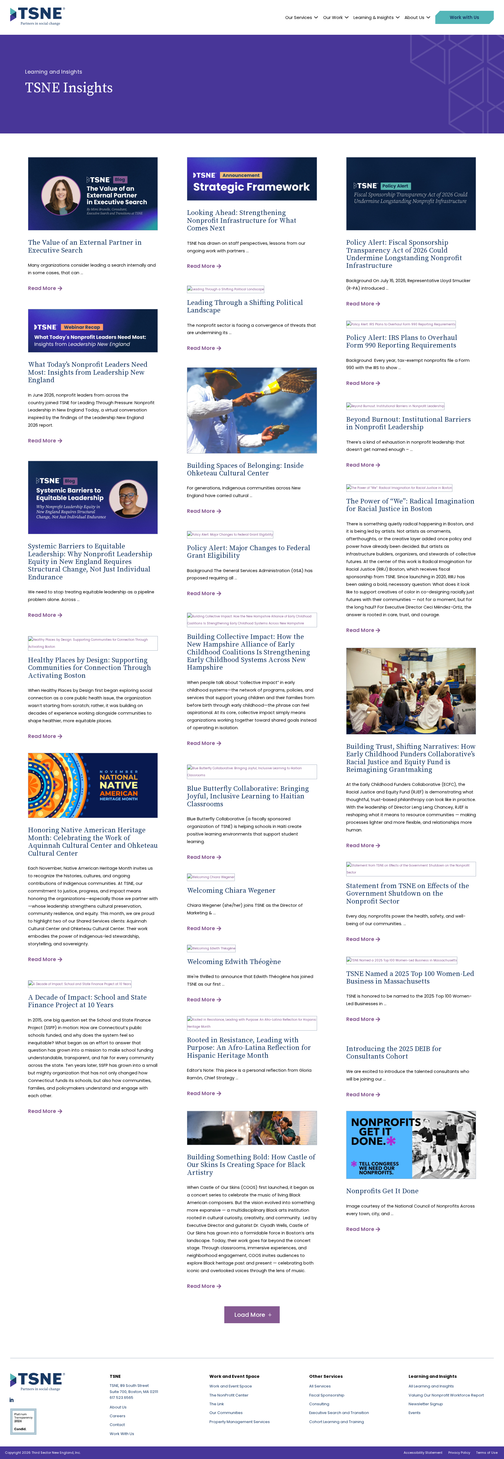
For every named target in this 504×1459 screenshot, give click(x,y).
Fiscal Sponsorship (326, 1395)
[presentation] (93, 229)
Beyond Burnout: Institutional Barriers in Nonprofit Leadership (408, 423)
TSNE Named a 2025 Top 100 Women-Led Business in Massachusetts (410, 978)
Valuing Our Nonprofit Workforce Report (446, 1395)
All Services (320, 1386)
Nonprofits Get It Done (382, 1191)
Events (415, 1412)
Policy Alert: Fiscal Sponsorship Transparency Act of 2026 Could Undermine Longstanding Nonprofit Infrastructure (404, 254)
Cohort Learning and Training (336, 1422)
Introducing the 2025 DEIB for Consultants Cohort (394, 1053)
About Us (414, 17)
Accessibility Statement (423, 1452)
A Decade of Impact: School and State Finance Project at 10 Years (87, 1001)
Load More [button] (250, 1315)
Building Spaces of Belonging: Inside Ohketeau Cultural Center (245, 469)
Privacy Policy (459, 1452)
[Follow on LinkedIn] (11, 1400)
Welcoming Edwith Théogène (234, 962)
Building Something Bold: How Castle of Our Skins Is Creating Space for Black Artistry (251, 1165)
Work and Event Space (230, 1386)
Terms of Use (487, 1452)
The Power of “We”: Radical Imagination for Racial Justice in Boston (410, 505)
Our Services (298, 17)
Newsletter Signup (426, 1404)
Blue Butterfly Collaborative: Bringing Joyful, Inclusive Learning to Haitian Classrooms (248, 796)
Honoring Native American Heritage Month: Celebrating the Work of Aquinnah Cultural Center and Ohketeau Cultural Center (93, 842)
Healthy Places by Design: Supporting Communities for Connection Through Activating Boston (89, 668)
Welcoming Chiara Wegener (231, 890)
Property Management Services (239, 1422)
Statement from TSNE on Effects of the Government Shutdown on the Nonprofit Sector (407, 894)
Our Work (333, 17)
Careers (117, 1416)
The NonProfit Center (229, 1395)
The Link (216, 1404)
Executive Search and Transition (339, 1412)
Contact (117, 1424)
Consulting (319, 1404)
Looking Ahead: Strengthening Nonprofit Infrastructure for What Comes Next (241, 221)
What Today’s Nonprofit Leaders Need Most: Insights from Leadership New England (88, 372)
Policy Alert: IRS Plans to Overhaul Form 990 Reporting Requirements (401, 342)
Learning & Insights (374, 17)
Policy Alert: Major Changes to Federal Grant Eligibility (248, 552)
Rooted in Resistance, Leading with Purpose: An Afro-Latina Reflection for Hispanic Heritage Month (249, 1048)
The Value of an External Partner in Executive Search (85, 246)
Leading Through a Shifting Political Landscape (245, 306)
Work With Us (122, 1434)
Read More (42, 288)
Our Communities (226, 1412)
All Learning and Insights (431, 1386)
